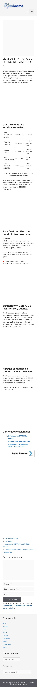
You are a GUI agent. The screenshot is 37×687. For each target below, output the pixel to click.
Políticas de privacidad (27, 682)
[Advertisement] (18, 38)
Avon (4, 623)
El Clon (5, 635)
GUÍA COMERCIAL (11, 539)
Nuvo (4, 647)
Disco (5, 632)
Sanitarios (8, 541)
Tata (4, 629)
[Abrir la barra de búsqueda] (26, 11)
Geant (5, 641)
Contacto (14, 684)
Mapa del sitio (22, 684)
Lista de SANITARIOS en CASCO (20, 441)
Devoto (5, 626)
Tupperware (7, 644)
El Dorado (6, 638)
